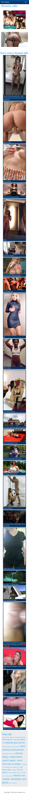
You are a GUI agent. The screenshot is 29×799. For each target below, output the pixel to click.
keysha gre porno (15, 742)
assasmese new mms (8, 753)
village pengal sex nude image (10, 746)
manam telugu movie (14, 772)
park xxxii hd (13, 783)
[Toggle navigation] (26, 2)
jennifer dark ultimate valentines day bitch (14, 737)
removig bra (7, 739)
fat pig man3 (8, 776)
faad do (14, 770)
